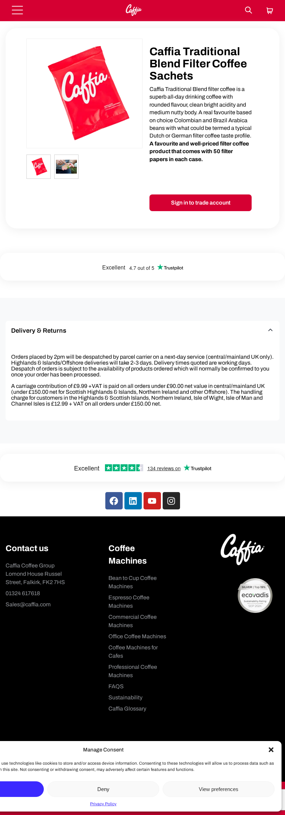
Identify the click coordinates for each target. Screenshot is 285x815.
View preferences (218, 789)
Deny (103, 789)
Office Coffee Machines (137, 636)
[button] (271, 749)
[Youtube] (152, 500)
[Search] (248, 10)
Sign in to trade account (200, 203)
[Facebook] (114, 500)
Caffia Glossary (127, 709)
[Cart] (269, 11)
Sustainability (125, 697)
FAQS (116, 686)
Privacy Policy (103, 803)
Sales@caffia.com (28, 604)
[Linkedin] (133, 500)
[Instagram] (171, 500)
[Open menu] (17, 10)
